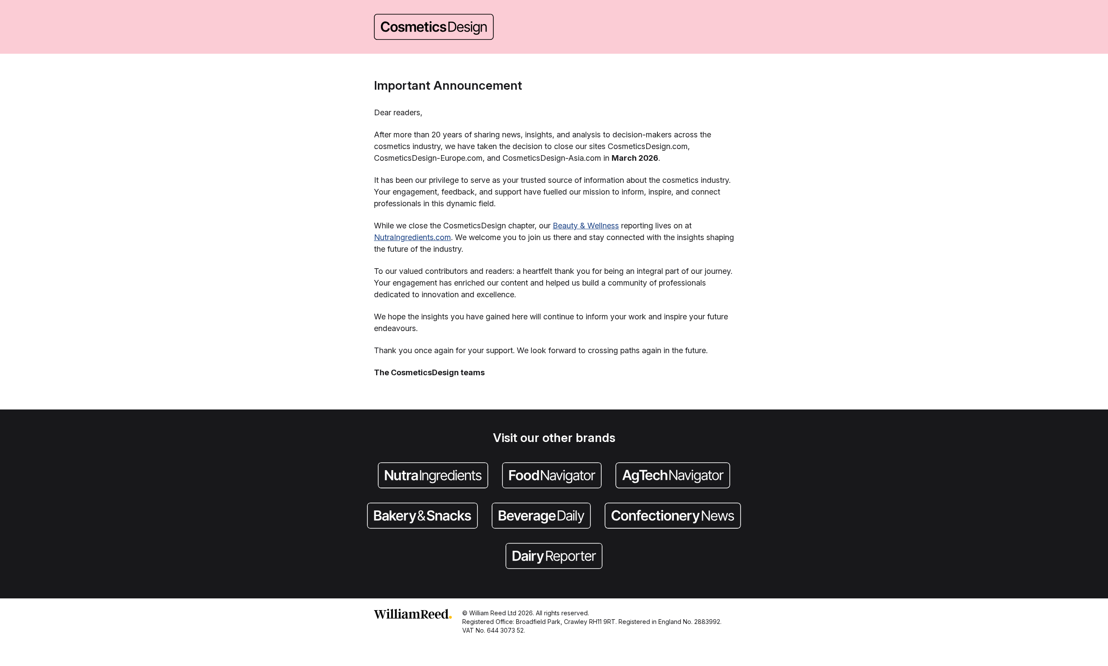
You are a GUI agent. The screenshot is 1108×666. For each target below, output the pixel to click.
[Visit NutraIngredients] (433, 476)
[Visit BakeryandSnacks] (422, 516)
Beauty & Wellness (586, 225)
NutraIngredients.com (412, 237)
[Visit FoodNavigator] (552, 476)
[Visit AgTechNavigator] (672, 476)
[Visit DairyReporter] (554, 557)
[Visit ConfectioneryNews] (673, 516)
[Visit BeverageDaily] (541, 516)
